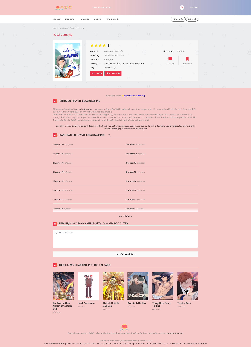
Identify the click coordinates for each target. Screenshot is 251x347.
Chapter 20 (131, 153)
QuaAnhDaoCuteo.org (134, 95)
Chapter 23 (58, 144)
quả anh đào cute (91, 343)
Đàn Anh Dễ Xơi (136, 303)
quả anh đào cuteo (84, 109)
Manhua (85, 19)
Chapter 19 (58, 163)
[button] (182, 7)
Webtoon (139, 63)
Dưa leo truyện (110, 67)
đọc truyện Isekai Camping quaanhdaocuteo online (164, 126)
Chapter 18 (131, 163)
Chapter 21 (58, 153)
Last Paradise (86, 303)
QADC (166, 343)
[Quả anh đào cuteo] (125, 327)
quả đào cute (125, 343)
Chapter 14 (131, 181)
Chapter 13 (58, 190)
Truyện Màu (128, 63)
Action (97, 19)
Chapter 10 (131, 199)
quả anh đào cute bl (109, 343)
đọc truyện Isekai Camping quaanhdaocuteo (77, 126)
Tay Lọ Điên (184, 303)
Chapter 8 (131, 208)
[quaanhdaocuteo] (64, 7)
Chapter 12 (131, 190)
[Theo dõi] (187, 59)
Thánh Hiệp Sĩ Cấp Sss (111, 304)
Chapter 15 (58, 181)
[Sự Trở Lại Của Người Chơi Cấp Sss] (63, 286)
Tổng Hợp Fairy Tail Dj (161, 304)
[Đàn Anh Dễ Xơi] (137, 286)
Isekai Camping (77, 28)
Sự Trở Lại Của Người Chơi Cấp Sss (62, 305)
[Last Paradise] (88, 286)
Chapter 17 (58, 172)
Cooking (108, 63)
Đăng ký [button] (192, 19)
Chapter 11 (58, 199)
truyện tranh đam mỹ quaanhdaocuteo (188, 343)
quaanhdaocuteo (174, 333)
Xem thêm (111, 19)
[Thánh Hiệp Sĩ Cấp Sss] (113, 286)
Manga (56, 19)
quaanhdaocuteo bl (141, 343)
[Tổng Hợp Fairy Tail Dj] (162, 286)
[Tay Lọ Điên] (187, 286)
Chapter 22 (131, 144)
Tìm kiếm (194, 7)
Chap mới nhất (113, 73)
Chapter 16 (131, 172)
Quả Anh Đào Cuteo (101, 7)
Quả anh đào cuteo (61, 28)
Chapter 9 (58, 208)
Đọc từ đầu (97, 73)
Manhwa (69, 19)
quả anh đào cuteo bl (54, 343)
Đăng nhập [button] (178, 19)
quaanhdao (157, 343)
